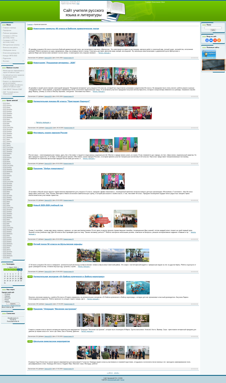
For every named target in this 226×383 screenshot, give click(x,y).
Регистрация (156, 2)
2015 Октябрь (7, 109)
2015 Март (6, 103)
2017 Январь (7, 135)
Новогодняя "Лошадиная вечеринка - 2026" (54, 62)
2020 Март (6, 191)
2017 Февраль (7, 137)
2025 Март (6, 247)
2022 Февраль (7, 217)
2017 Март (6, 139)
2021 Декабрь (7, 213)
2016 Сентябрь (8, 127)
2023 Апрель (7, 237)
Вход (163, 2)
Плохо (7, 300)
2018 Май (6, 159)
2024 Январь (7, 241)
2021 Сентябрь (8, 207)
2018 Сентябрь (8, 165)
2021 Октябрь (7, 209)
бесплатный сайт (113, 380)
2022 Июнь (6, 225)
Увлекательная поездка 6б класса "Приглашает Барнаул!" (61, 101)
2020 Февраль (7, 189)
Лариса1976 (48, 57)
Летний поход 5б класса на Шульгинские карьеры (57, 244)
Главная (148, 2)
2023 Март (6, 235)
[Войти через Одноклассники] (219, 40)
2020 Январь (7, 187)
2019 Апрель (7, 175)
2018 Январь (7, 153)
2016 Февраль (7, 117)
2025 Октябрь (7, 251)
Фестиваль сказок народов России (50, 132)
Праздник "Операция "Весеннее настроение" (55, 309)
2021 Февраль (7, 199)
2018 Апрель (7, 157)
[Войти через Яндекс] (215, 40)
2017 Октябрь (7, 149)
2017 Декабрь (7, 151)
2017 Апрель (7, 141)
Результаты (6, 305)
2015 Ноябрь (7, 111)
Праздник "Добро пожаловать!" (48, 168)
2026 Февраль (7, 255)
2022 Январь (7, 215)
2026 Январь (7, 253)
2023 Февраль (7, 233)
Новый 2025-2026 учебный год (48, 205)
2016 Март (6, 119)
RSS (78, 3)
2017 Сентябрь (8, 147)
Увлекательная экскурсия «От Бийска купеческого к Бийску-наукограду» (69, 276)
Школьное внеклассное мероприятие (51, 341)
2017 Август (7, 145)
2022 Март (6, 219)
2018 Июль (6, 161)
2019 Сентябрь (8, 181)
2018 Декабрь (7, 169)
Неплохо (7, 298)
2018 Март (6, 155)
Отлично (7, 294)
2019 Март (6, 173)
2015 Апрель (7, 105)
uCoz (122, 380)
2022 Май (6, 223)
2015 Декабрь (7, 113)
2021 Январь (7, 197)
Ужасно (7, 302)
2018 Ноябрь (7, 167)
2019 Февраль (7, 171)
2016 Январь (7, 115)
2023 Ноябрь (7, 239)
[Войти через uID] (207, 40)
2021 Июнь (6, 205)
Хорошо (7, 296)
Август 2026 (13, 267)
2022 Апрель (7, 221)
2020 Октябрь (7, 195)
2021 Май (6, 203)
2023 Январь (7, 231)
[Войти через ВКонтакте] (211, 40)
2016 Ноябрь (7, 131)
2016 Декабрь (7, 133)
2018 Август (7, 163)
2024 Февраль (7, 243)
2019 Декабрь (7, 185)
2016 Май (6, 123)
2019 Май (6, 177)
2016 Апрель (7, 121)
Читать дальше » (104, 53)
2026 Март (6, 257)
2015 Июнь (6, 107)
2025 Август (7, 249)
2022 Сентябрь (8, 227)
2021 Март (6, 201)
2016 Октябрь (7, 129)
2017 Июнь (6, 143)
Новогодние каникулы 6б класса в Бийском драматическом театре (66, 28)
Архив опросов (15, 305)
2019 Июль (6, 179)
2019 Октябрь (7, 183)
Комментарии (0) (69, 57)
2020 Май (6, 193)
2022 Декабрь (7, 229)
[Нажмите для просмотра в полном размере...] (100, 46)
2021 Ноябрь (7, 211)
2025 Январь (7, 245)
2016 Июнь (6, 125)
